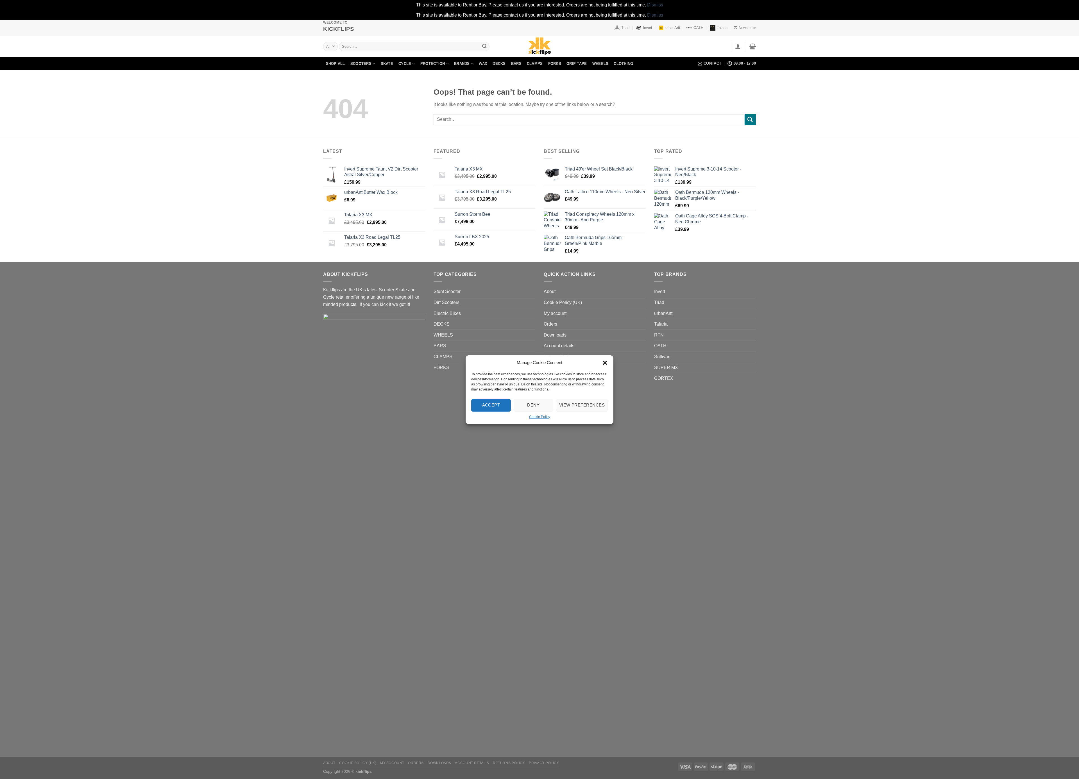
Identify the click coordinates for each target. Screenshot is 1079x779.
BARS (516, 64)
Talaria (722, 28)
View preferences (582, 405)
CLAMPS (535, 64)
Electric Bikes (447, 313)
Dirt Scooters (446, 302)
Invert (647, 28)
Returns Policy (509, 763)
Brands (462, 64)
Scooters (360, 64)
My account (555, 313)
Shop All (335, 64)
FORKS (554, 64)
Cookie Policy (539, 417)
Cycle (404, 64)
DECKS (499, 64)
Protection (432, 64)
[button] (605, 362)
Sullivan (662, 356)
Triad (625, 28)
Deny (533, 405)
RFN (659, 335)
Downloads (555, 335)
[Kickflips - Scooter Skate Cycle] (539, 46)
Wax (483, 64)
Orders (550, 324)
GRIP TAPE (576, 64)
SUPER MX (666, 367)
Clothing (623, 64)
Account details (559, 345)
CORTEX (663, 378)
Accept (491, 405)
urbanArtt (672, 28)
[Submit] (484, 46)
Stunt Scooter (447, 291)
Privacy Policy (544, 763)
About (550, 291)
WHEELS (600, 64)
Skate (387, 64)
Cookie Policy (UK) (563, 302)
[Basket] (752, 46)
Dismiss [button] (655, 5)
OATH (698, 28)
